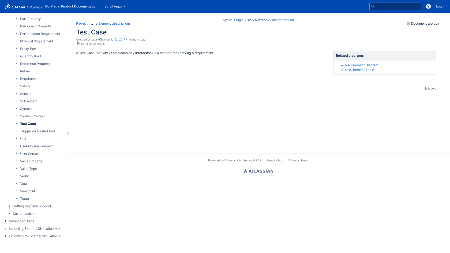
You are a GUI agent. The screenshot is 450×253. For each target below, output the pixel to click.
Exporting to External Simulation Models (39, 236)
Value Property (31, 161)
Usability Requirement (37, 146)
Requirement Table (359, 70)
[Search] (373, 6)
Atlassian (258, 171)
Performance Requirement (40, 34)
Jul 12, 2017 (117, 39)
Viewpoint (27, 191)
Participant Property (35, 26)
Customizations (24, 214)
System (26, 109)
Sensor (25, 94)
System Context (32, 116)
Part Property (30, 19)
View (23, 184)
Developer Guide (21, 221)
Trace (24, 199)
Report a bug (274, 160)
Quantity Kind (30, 56)
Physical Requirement (36, 41)
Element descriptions (115, 23)
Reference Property (35, 64)
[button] (428, 6)
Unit (23, 139)
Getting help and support (32, 206)
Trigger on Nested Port (37, 131)
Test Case (28, 124)
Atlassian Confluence (238, 160)
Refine (25, 71)
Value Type (28, 169)
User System (30, 154)
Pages (81, 23)
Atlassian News (299, 160)
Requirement (30, 79)
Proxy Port (28, 49)
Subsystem (28, 101)
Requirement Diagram (362, 65)
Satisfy (25, 86)
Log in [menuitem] (440, 6)
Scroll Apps (113, 6)
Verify (24, 176)
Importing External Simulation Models (37, 229)
